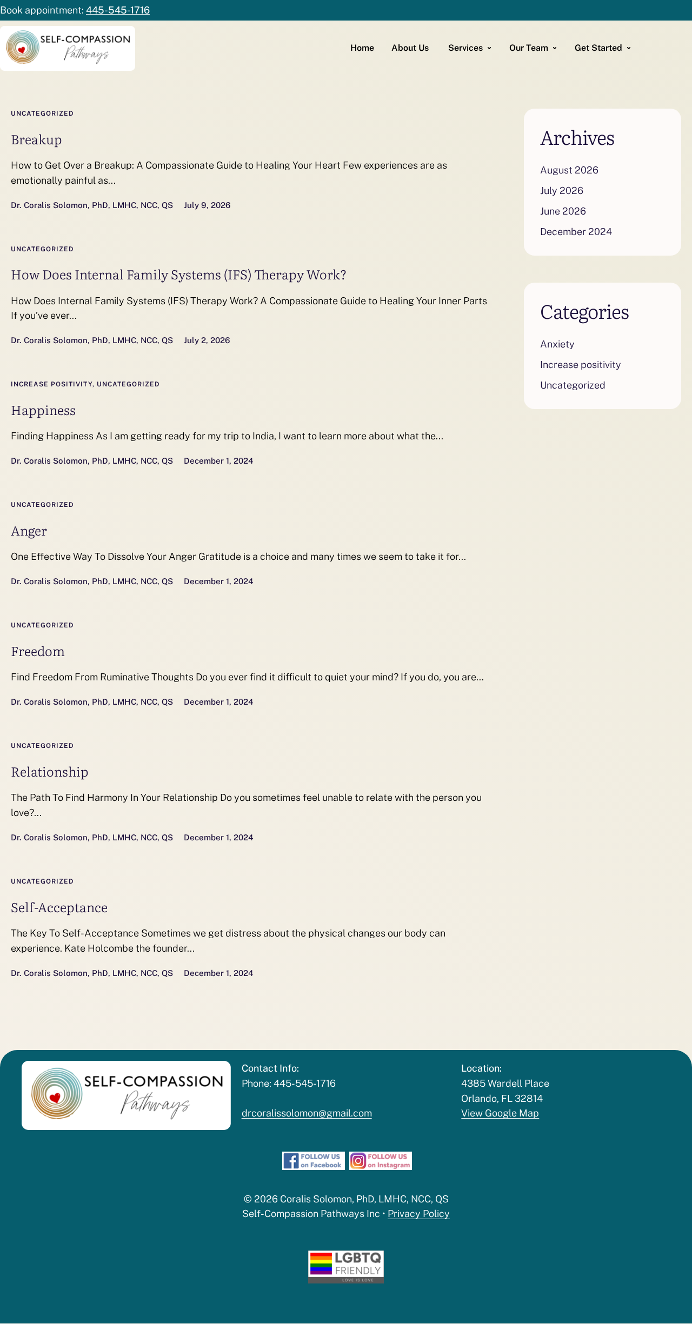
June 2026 (563, 211)
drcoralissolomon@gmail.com (307, 1113)
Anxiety (557, 344)
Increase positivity (51, 384)
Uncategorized (42, 113)
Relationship (50, 770)
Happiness (43, 409)
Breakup (36, 138)
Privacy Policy (419, 1213)
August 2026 (569, 170)
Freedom (38, 650)
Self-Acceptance (59, 906)
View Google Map (500, 1113)
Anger (29, 529)
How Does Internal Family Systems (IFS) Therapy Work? (179, 273)
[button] (662, 1305)
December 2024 (576, 231)
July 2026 (561, 190)
